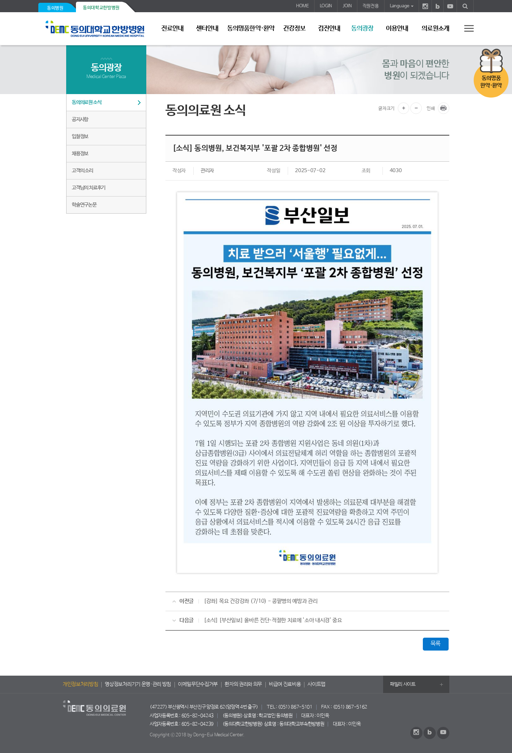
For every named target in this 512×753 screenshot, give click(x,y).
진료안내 (172, 28)
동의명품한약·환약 (250, 28)
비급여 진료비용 (285, 684)
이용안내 (397, 28)
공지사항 (80, 119)
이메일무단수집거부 (198, 684)
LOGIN (326, 6)
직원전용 (371, 6)
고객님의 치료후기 (88, 188)
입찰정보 (80, 136)
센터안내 (207, 28)
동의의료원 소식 (86, 102)
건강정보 (294, 28)
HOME (302, 6)
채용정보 (80, 153)
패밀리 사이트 (403, 684)
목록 (435, 643)
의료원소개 (435, 28)
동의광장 (362, 28)
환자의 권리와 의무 (243, 684)
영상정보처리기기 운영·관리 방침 (138, 684)
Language (399, 6)
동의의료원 (97, 28)
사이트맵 (316, 684)
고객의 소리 (82, 171)
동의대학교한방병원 (101, 7)
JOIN (347, 6)
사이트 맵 (465, 28)
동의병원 (55, 8)
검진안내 (329, 28)
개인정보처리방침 (80, 684)
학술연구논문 (84, 205)
